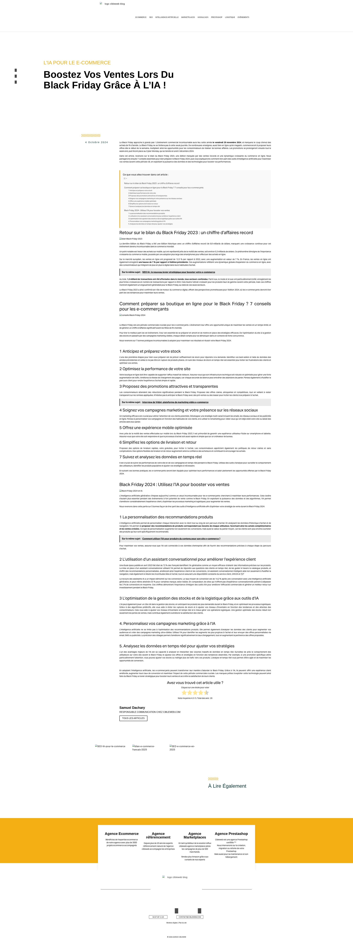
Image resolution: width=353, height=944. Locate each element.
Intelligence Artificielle (167, 17)
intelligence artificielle (130, 495)
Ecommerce (140, 17)
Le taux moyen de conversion (196, 579)
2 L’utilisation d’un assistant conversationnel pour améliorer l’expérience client (154, 216)
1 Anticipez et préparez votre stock (140, 190)
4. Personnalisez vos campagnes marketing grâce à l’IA (146, 221)
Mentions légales (172, 923)
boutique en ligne (132, 374)
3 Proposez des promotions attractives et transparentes (147, 196)
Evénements (243, 17)
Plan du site (183, 923)
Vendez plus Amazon (190, 856)
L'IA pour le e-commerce (77, 62)
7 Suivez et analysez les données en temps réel (144, 206)
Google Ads (203, 17)
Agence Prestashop (231, 834)
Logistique (230, 17)
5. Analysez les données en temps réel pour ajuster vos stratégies (150, 224)
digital (167, 265)
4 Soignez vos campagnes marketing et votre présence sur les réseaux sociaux (155, 198)
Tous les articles (133, 718)
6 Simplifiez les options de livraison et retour (143, 204)
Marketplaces (188, 17)
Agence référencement (158, 835)
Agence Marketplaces (195, 835)
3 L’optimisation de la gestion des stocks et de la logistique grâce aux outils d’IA (155, 219)
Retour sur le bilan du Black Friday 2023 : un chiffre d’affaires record (151, 183)
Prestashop (216, 17)
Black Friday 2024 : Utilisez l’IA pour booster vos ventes (147, 210)
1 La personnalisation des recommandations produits (146, 213)
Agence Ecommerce (122, 834)
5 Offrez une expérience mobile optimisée (142, 201)
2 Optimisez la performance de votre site (142, 193)
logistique (214, 598)
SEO (151, 17)
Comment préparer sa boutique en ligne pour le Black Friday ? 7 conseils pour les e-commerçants (163, 187)
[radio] (184, 693)
